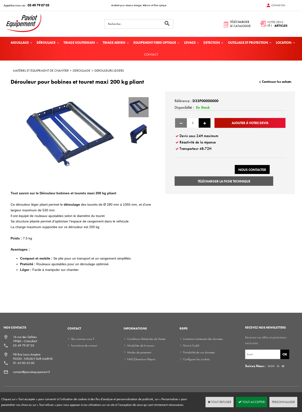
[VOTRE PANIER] (272, 24)
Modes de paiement (139, 352)
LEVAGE (190, 42)
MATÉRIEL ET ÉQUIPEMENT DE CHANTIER (41, 70)
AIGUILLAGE (20, 42)
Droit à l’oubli (191, 345)
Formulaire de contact (84, 345)
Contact (151, 54)
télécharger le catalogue (240, 24)
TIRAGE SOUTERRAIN (79, 42)
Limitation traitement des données (203, 339)
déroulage (72, 204)
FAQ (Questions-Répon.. (142, 359)
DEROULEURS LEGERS (109, 70)
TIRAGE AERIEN (114, 42)
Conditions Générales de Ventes (146, 339)
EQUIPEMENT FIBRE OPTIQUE (154, 42)
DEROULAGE (81, 70)
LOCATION (283, 42)
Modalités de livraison (140, 345)
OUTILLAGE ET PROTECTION (248, 42)
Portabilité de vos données (199, 352)
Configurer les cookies (196, 359)
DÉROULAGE (46, 42)
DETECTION (211, 42)
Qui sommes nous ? (82, 339)
